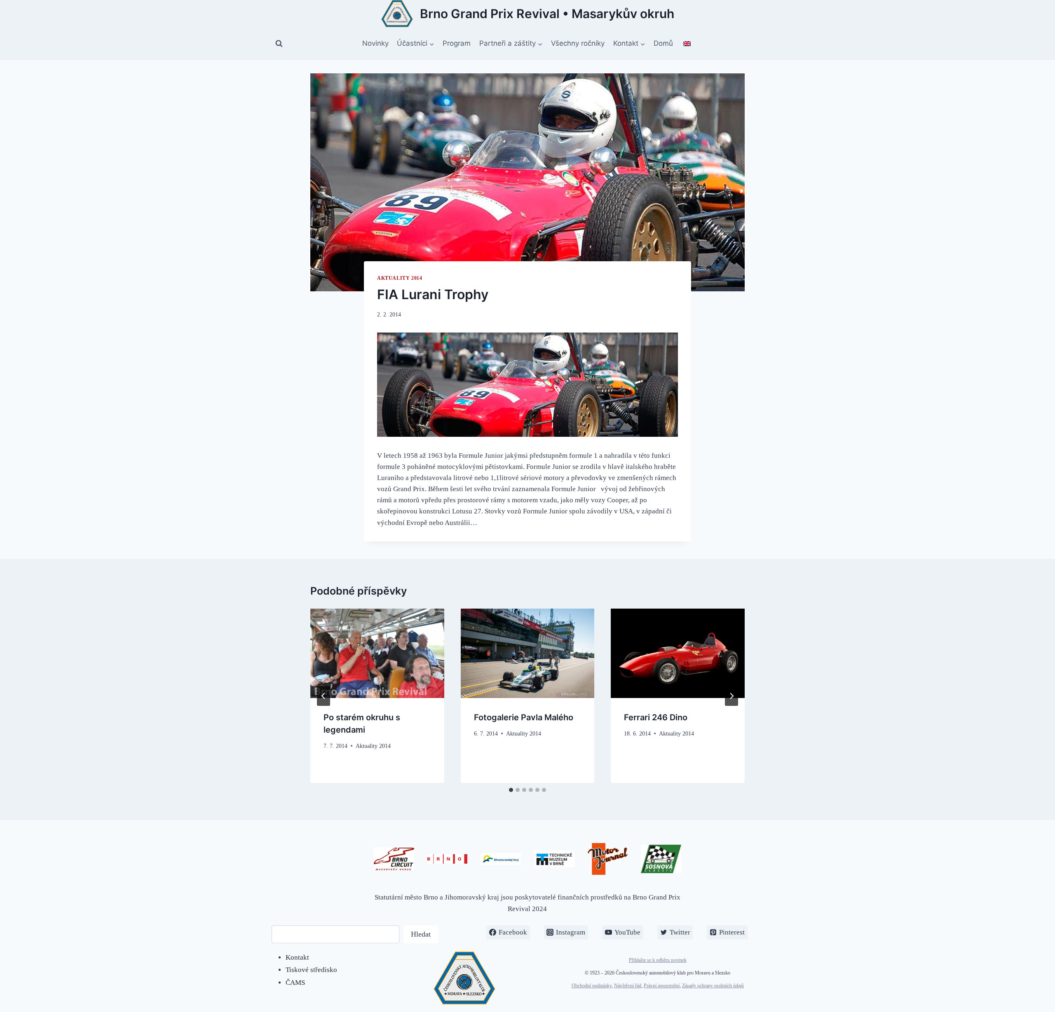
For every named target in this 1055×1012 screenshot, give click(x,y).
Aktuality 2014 (399, 278)
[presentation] (377, 653)
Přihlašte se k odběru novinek (658, 960)
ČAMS (295, 982)
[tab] (511, 790)
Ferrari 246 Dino (655, 717)
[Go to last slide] (323, 696)
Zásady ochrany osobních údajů (713, 986)
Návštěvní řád (627, 986)
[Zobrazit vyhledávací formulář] (279, 43)
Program (457, 43)
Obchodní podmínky (592, 986)
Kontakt (297, 957)
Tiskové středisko (311, 970)
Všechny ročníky (578, 43)
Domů (663, 43)
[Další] (731, 696)
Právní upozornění (662, 986)
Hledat (421, 934)
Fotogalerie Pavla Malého (523, 717)
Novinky (375, 43)
